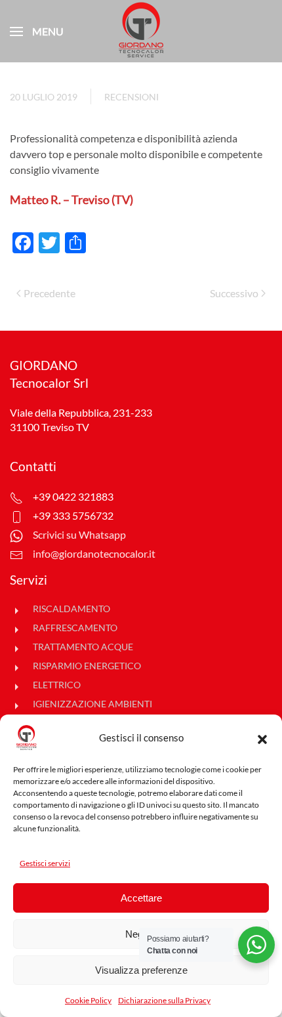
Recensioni (131, 96)
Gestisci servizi (45, 863)
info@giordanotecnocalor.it (94, 553)
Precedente (49, 293)
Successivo (234, 293)
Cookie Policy (88, 1000)
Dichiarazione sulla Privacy (164, 1000)
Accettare (141, 897)
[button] (262, 737)
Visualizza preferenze (141, 970)
